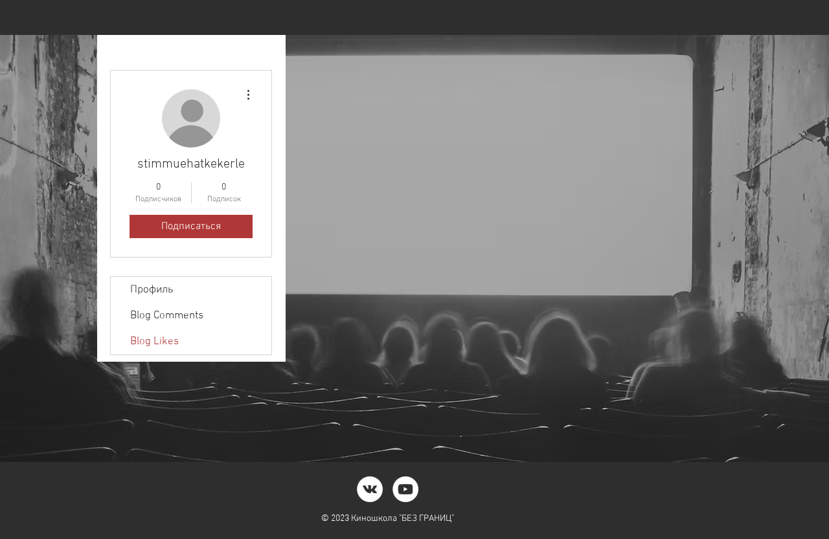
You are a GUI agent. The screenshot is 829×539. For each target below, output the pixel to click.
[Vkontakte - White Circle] (370, 489)
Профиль (151, 289)
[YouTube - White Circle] (405, 489)
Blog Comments (166, 315)
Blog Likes (154, 341)
